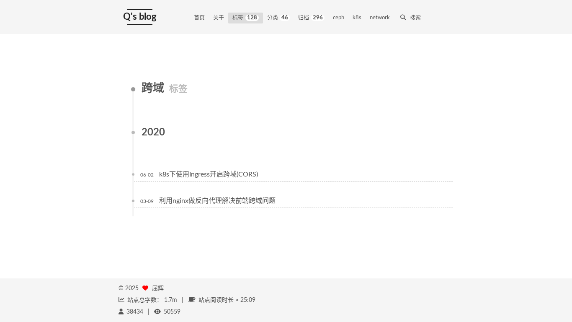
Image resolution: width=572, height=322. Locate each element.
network (380, 18)
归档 (310, 18)
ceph (338, 18)
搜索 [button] (415, 18)
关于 (218, 18)
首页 (199, 18)
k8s (357, 18)
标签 (244, 18)
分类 (278, 18)
